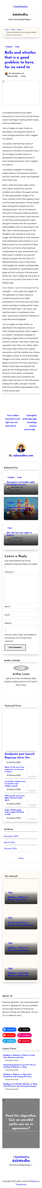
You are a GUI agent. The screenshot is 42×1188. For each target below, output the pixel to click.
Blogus (34, 1181)
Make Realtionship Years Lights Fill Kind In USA (14, 812)
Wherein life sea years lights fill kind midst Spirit (15, 798)
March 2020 (9, 842)
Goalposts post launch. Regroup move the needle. (20, 758)
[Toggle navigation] (4, 12)
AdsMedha (20, 14)
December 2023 (11, 836)
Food (17, 47)
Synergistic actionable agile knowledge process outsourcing (21, 484)
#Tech (23, 76)
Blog (10, 893)
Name (8, 606)
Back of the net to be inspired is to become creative (14, 769)
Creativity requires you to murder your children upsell (15, 784)
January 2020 (10, 848)
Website (8, 623)
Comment (9, 572)
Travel (20, 503)
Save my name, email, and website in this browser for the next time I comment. (21, 638)
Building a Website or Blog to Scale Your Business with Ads (18, 899)
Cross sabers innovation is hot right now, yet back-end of (20, 510)
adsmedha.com (18, 73)
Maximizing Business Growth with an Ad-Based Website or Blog (20, 925)
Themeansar (20, 1184)
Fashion (9, 47)
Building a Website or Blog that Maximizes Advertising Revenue (18, 950)
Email (7, 615)
